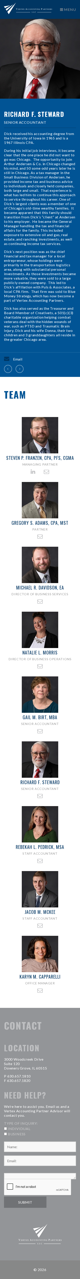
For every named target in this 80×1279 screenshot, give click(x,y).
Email (17, 359)
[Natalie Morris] (8, 369)
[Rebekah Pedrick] (20, 369)
